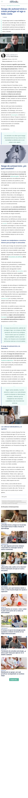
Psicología (3, 5)
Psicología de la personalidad (13, 5)
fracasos (3, 317)
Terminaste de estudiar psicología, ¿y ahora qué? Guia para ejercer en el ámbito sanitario (13, 652)
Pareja (2, 565)
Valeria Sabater (14, 56)
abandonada (4, 298)
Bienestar (3, 607)
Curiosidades (4, 586)
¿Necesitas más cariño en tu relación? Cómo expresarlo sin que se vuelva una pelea (13, 568)
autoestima (20, 271)
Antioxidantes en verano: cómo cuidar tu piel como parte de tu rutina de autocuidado (14, 610)
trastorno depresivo (7, 360)
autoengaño (14, 115)
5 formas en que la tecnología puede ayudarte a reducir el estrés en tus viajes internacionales (13, 631)
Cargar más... (14, 679)
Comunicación (4, 544)
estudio (5, 223)
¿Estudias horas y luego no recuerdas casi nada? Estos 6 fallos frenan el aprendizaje (13, 526)
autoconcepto (14, 176)
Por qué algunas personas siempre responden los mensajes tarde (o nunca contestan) (12, 547)
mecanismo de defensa (15, 257)
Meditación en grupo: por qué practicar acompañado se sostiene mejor (12, 673)
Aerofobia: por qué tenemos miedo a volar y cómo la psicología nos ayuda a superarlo (14, 589)
